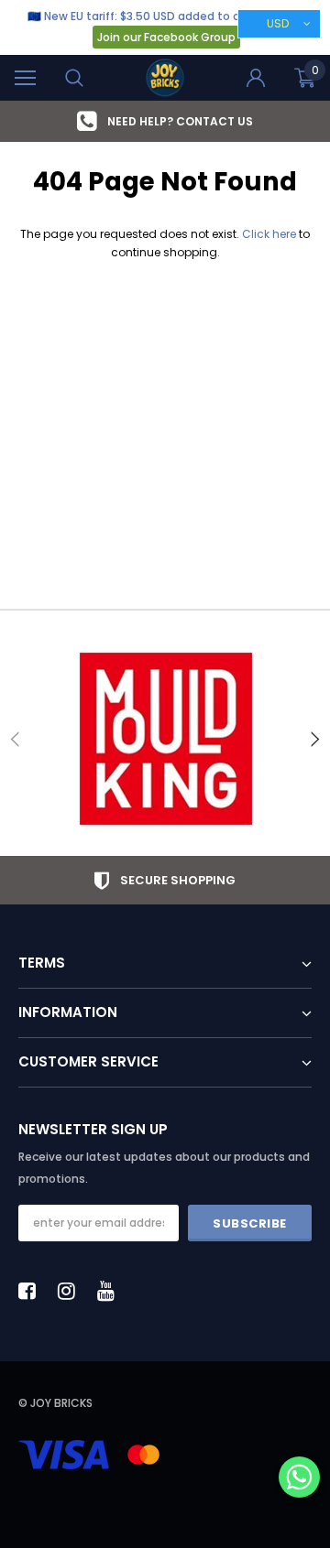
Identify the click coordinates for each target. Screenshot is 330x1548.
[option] (165, 739)
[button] (299, 1478)
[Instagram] (71, 1291)
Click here (270, 234)
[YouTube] (111, 1291)
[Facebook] (32, 1291)
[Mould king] (165, 739)
